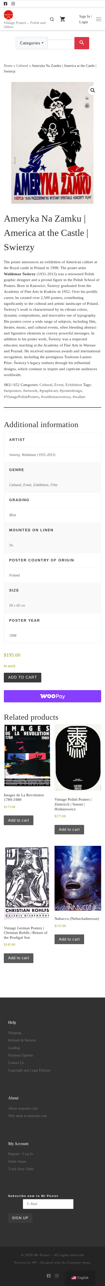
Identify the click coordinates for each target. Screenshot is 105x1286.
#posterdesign (71, 391)
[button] (92, 90)
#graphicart (49, 391)
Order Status (17, 1161)
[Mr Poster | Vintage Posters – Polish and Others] (8, 14)
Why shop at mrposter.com (27, 1116)
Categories (30, 43)
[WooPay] (52, 696)
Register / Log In (20, 1154)
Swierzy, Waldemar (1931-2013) (32, 455)
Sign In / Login (85, 19)
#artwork (30, 391)
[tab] (52, 404)
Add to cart (22, 677)
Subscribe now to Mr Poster (33, 1195)
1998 (12, 635)
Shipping (14, 1033)
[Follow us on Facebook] (5, 4)
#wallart (79, 397)
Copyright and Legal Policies (29, 1070)
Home (8, 66)
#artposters (12, 391)
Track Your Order (21, 1169)
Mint (12, 515)
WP (34, 1262)
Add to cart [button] (18, 820)
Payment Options (20, 1055)
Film (53, 485)
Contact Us (16, 1063)
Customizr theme (79, 1262)
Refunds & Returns (22, 1040)
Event (58, 385)
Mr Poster (42, 1255)
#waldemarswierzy (56, 397)
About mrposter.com (23, 1108)
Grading (14, 1048)
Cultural (22, 66)
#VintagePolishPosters (21, 397)
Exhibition (73, 385)
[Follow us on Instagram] (13, 4)
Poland (14, 575)
